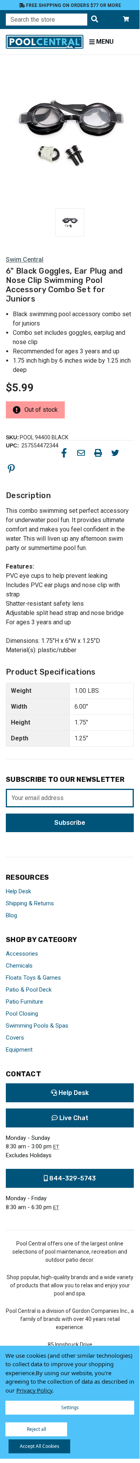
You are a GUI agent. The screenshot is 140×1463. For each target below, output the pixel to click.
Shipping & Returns (30, 903)
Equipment (19, 1049)
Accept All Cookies (39, 1446)
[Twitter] (115, 453)
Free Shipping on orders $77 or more (73, 5)
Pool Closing (22, 1013)
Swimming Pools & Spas (37, 1025)
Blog (11, 915)
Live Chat (73, 1118)
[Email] (81, 453)
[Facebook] (64, 453)
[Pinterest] (11, 469)
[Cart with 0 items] (126, 19)
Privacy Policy (34, 1390)
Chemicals (19, 965)
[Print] (98, 453)
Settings (70, 1407)
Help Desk (18, 891)
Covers (15, 1037)
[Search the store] (94, 19)
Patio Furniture (24, 1001)
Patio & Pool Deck (29, 989)
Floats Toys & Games (33, 977)
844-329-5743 (72, 1178)
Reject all (36, 1429)
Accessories (22, 953)
